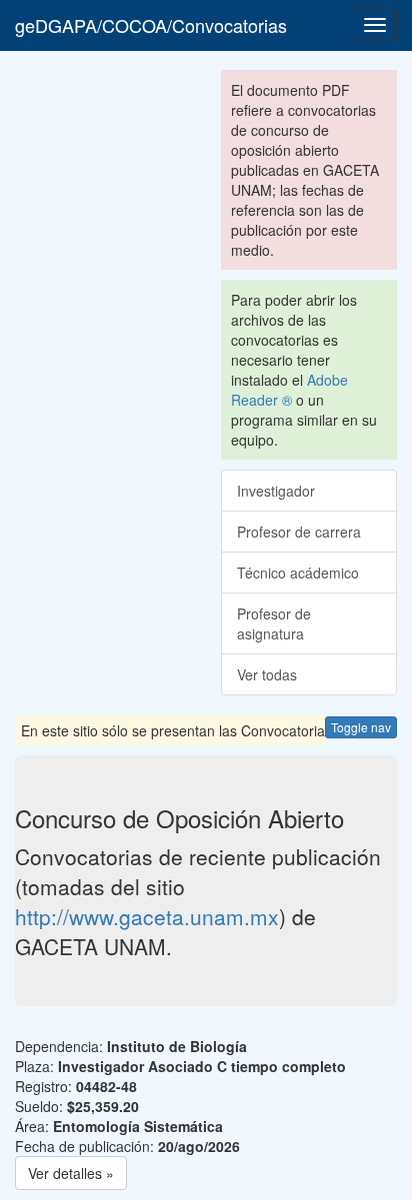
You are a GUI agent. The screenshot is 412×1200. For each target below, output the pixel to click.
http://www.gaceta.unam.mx (147, 916)
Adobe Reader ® (289, 390)
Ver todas (267, 674)
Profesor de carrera (299, 532)
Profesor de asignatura (274, 623)
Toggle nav (361, 726)
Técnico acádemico (298, 573)
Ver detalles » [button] (71, 1173)
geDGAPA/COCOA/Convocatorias (151, 25)
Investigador (276, 491)
